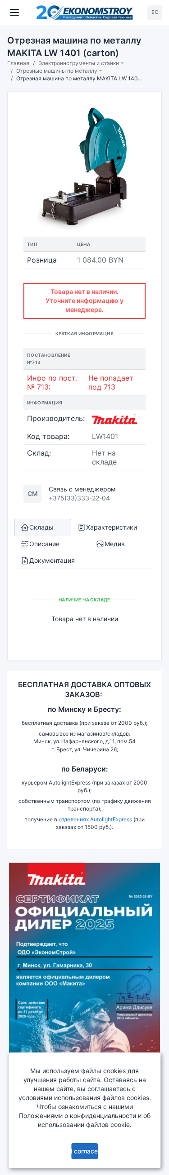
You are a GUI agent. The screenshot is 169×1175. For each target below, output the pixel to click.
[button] (18, 969)
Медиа (115, 544)
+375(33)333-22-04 (79, 498)
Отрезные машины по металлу (56, 70)
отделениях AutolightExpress (95, 819)
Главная (18, 63)
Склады (41, 527)
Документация (52, 560)
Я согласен (84, 1151)
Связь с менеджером (82, 489)
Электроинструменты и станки (78, 63)
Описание (44, 544)
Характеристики (111, 527)
